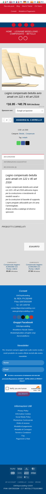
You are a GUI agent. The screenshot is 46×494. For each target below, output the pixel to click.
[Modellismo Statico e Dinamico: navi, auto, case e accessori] (23, 18)
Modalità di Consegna (23, 429)
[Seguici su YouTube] (31, 317)
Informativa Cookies (23, 414)
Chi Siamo (38, 6)
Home (9, 32)
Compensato (17, 34)
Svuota (41, 106)
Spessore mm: (7, 110)
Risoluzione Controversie (23, 420)
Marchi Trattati (27, 6)
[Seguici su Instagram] (19, 317)
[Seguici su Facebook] (15, 317)
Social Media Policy (23, 417)
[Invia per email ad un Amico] (27, 143)
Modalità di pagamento (23, 426)
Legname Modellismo (26, 32)
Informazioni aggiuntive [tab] (15, 162)
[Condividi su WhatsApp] (19, 143)
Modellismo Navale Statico (23, 330)
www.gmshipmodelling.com (23, 311)
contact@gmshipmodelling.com (23, 308)
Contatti (13, 11)
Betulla (31, 34)
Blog (18, 6)
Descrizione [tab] (9, 157)
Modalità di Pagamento (27, 11)
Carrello (22, 482)
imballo (24, 137)
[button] (14, 25)
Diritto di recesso (23, 423)
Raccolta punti (9, 6)
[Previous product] (25, 38)
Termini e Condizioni (23, 432)
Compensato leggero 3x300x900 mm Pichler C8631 (12, 267)
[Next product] (20, 38)
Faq (23, 436)
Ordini (38, 482)
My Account (10, 482)
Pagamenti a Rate (23, 439)
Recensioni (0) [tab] (10, 167)
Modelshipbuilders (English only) (23, 333)
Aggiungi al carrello (29, 120)
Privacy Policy (23, 411)
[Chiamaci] (27, 317)
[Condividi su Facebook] (23, 143)
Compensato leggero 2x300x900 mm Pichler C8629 (34, 267)
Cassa (30, 482)
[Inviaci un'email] (23, 317)
